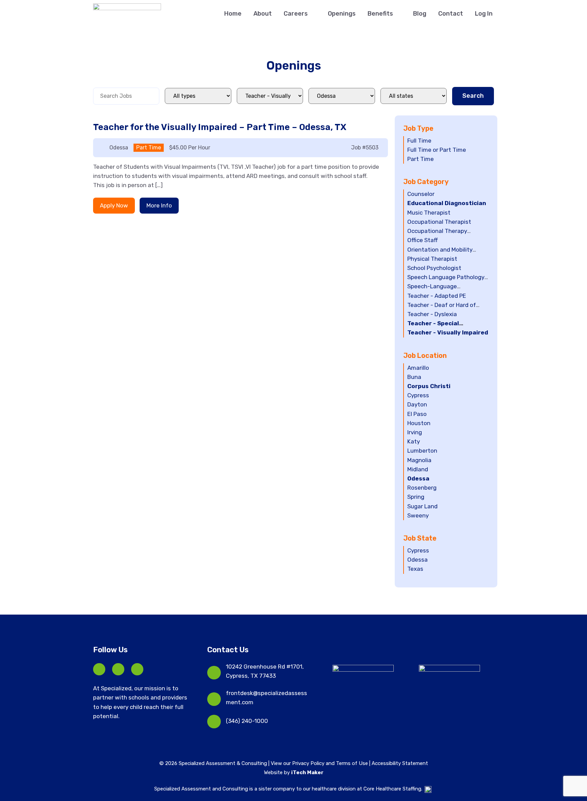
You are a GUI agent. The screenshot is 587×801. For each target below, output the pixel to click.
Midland (417, 469)
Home (233, 13)
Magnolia (419, 460)
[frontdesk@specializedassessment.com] (214, 699)
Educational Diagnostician (446, 203)
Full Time (419, 140)
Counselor (420, 193)
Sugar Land (422, 506)
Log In (484, 13)
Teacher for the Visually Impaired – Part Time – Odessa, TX (219, 127)
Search (473, 95)
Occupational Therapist (439, 221)
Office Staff (422, 240)
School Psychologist (434, 268)
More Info (159, 205)
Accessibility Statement (400, 763)
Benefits (380, 13)
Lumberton (422, 450)
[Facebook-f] (99, 669)
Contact (450, 13)
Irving (414, 432)
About (262, 13)
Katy (413, 441)
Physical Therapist (432, 258)
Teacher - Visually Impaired (447, 332)
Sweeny (418, 515)
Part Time (420, 159)
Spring (415, 496)
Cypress (418, 395)
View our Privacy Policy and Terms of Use (320, 763)
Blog (419, 13)
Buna (414, 377)
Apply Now (114, 205)
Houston (418, 423)
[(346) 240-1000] (214, 721)
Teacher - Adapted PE (436, 295)
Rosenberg (422, 487)
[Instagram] (137, 669)
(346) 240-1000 (247, 720)
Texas (415, 568)
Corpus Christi (428, 386)
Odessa (418, 478)
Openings (342, 13)
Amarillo (418, 367)
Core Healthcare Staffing (392, 789)
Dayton (417, 404)
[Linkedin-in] (118, 669)
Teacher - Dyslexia (432, 314)
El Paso (417, 414)
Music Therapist (428, 212)
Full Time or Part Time (436, 149)
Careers (296, 13)
